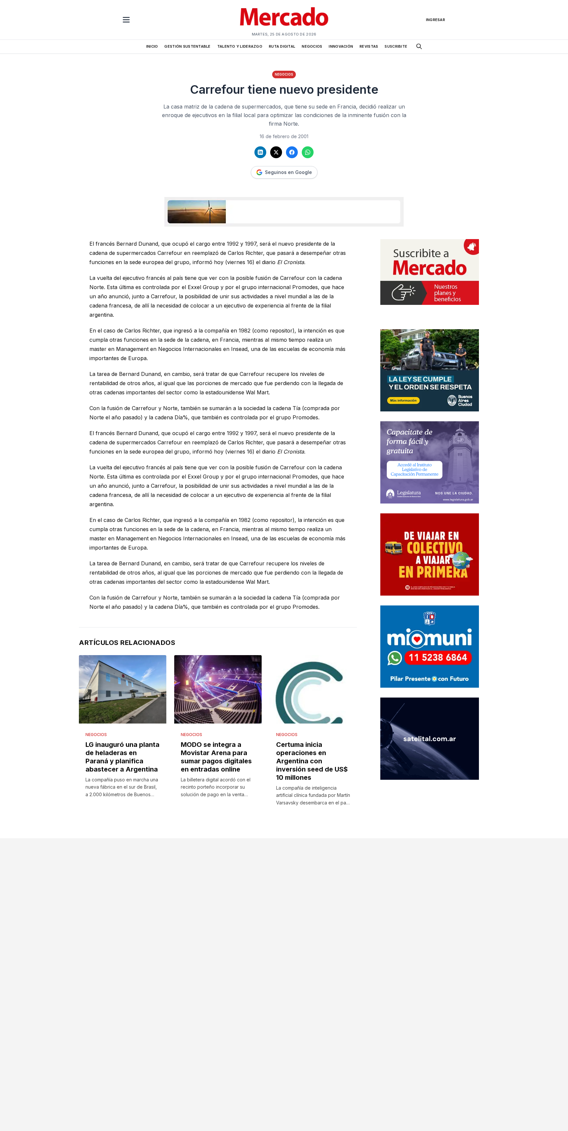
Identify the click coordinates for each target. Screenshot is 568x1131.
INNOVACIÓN (341, 46)
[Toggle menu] (126, 19)
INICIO (152, 46)
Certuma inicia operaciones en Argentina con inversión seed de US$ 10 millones (312, 761)
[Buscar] (419, 46)
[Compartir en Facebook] (292, 152)
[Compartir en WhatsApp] (308, 152)
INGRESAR (435, 19)
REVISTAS (369, 46)
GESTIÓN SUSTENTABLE (187, 46)
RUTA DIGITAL (282, 46)
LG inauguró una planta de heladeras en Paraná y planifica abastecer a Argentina (122, 757)
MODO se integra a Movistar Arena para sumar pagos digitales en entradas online (216, 757)
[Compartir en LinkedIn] (260, 152)
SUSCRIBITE (396, 46)
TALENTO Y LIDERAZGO (239, 46)
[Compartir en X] (276, 152)
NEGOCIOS (312, 46)
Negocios (284, 74)
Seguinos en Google (288, 172)
